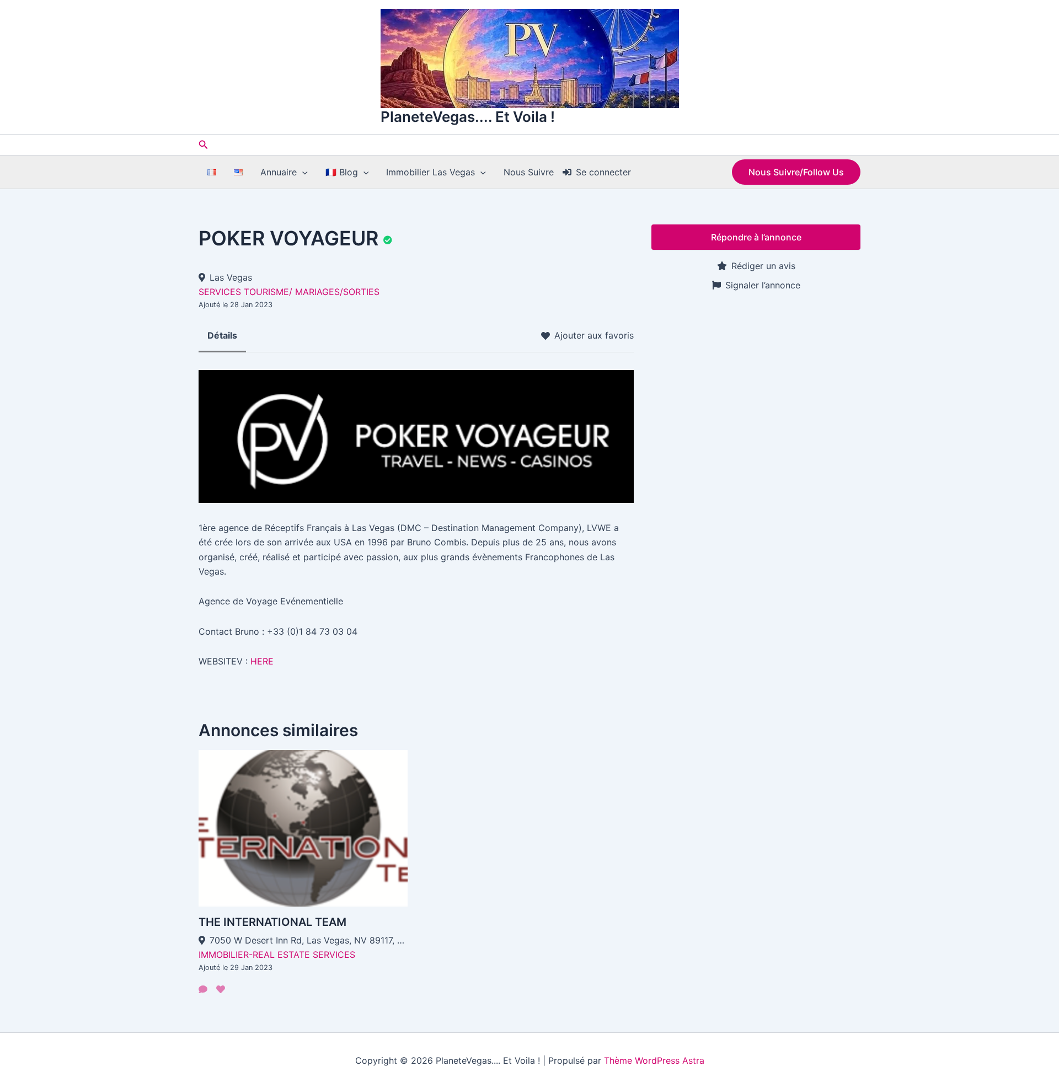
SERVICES (220, 291)
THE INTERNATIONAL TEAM (272, 922)
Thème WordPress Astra (654, 1060)
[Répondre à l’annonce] (203, 989)
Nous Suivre (529, 172)
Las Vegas (231, 277)
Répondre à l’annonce (756, 237)
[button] (203, 145)
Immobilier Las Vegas (430, 172)
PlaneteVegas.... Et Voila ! (468, 116)
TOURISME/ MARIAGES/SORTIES (311, 291)
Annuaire (278, 172)
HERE (262, 661)
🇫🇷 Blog (341, 172)
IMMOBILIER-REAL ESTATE (254, 954)
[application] (302, 172)
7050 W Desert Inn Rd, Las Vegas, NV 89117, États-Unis (309, 940)
